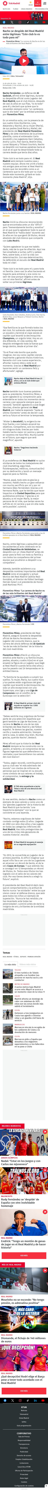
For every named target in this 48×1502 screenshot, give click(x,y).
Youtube (44, 22)
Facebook (4, 22)
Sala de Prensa (24, 1437)
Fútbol (16, 957)
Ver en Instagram (20, 1400)
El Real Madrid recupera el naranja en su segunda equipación (8, 845)
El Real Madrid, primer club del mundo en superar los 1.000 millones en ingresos (8, 706)
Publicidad (24, 1452)
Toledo (18, 970)
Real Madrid (8, 28)
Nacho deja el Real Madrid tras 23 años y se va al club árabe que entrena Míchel (8, 381)
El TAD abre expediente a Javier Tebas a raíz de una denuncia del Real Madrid (8, 789)
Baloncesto (6, 1196)
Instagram (20, 22)
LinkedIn (36, 22)
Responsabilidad (24, 1440)
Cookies (24, 1482)
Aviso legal (24, 1478)
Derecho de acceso (24, 1455)
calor (17, 996)
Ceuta (17, 1010)
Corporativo (24, 1433)
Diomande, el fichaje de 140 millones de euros (24, 1319)
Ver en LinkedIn (35, 1400)
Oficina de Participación (24, 1471)
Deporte (23, 957)
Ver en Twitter (12, 1401)
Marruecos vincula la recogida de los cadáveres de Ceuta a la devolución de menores (8, 1029)
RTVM (24, 1407)
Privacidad (24, 1474)
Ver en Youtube (43, 1400)
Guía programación (24, 1426)
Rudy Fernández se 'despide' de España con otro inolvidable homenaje (24, 1180)
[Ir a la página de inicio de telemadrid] (11, 3)
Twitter (12, 22)
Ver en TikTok (28, 1401)
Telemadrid (24, 1414)
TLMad (15, 9)
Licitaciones (24, 1463)
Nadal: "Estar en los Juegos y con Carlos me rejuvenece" (24, 1142)
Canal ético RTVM (24, 1467)
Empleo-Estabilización (24, 1459)
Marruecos (20, 1024)
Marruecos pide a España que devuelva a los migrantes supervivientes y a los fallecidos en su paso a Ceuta (8, 1041)
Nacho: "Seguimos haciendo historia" (8, 450)
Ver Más (24, 1256)
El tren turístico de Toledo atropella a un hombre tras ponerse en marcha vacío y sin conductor (8, 974)
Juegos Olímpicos (9, 1158)
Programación (41, 9)
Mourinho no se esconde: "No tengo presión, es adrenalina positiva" (24, 1281)
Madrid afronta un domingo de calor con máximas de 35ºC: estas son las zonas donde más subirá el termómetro (8, 1000)
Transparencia (24, 1444)
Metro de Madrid (22, 984)
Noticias (6, 9)
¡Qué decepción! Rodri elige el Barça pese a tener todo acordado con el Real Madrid (24, 1357)
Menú (44, 3)
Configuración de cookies (24, 1486)
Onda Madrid (26, 9)
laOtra (24, 1422)
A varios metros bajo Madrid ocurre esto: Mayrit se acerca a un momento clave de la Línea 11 (8, 988)
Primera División (33, 957)
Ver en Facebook (5, 1401)
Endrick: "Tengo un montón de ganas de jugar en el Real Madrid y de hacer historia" (24, 1222)
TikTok (28, 22)
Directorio (24, 1448)
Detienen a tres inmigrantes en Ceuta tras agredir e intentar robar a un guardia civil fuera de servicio (8, 1014)
